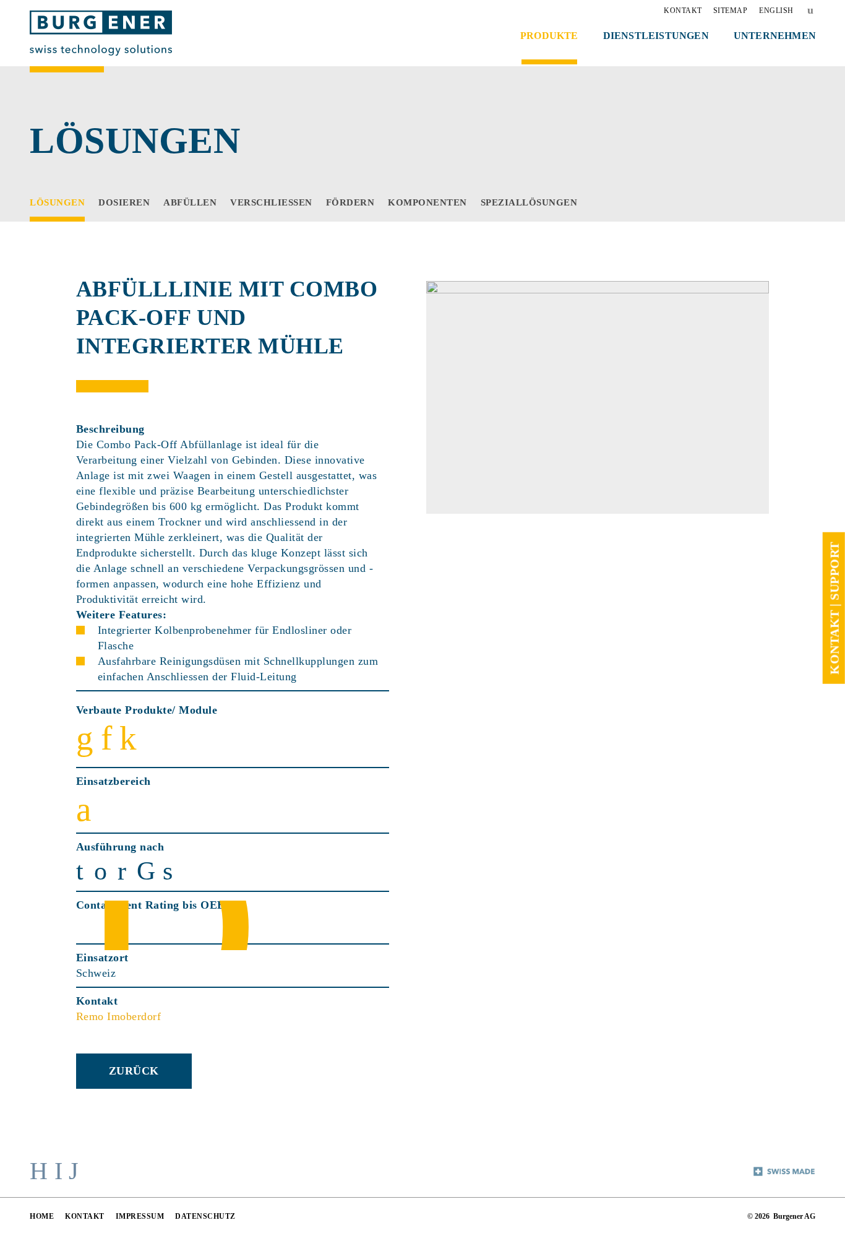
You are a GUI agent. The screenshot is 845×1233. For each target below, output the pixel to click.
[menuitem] (683, 10)
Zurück (134, 1071)
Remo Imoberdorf (118, 1016)
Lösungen (135, 140)
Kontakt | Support (834, 608)
